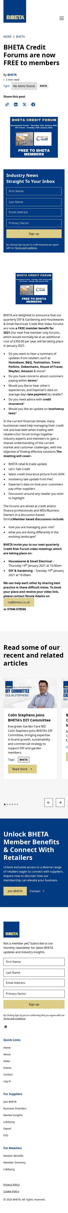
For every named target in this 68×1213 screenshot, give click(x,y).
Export (7, 1128)
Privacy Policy (11, 1184)
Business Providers (14, 1108)
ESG (5, 1135)
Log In (7, 1081)
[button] (61, 18)
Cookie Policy (11, 1191)
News (6, 1061)
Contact (8, 1074)
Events (7, 1067)
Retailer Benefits (13, 1155)
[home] (14, 11)
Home (7, 1047)
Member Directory (14, 1162)
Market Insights (13, 1115)
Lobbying (9, 1122)
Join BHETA (15, 891)
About (7, 1054)
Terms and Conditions (26, 247)
